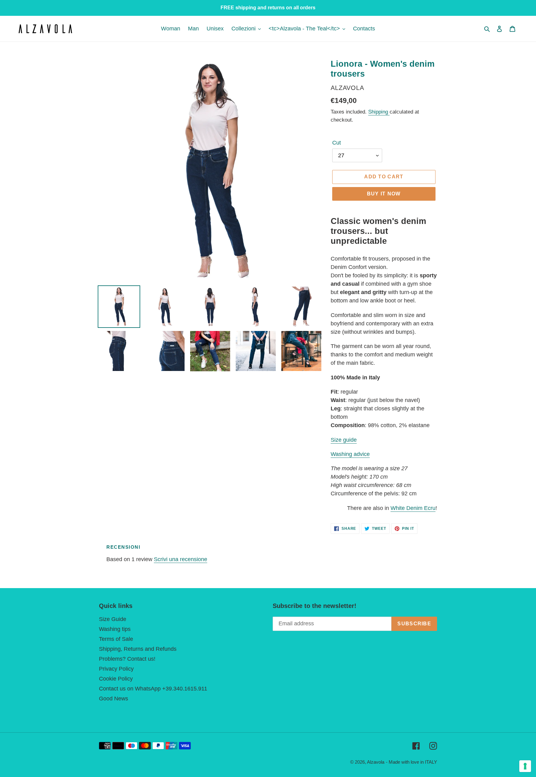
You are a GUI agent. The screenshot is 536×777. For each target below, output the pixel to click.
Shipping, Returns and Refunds (137, 649)
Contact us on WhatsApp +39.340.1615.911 (153, 688)
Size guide (344, 440)
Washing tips (115, 629)
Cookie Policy (116, 679)
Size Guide (112, 619)
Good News (113, 698)
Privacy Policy (116, 669)
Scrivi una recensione (180, 559)
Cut (336, 143)
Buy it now (384, 193)
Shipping (379, 112)
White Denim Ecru (413, 508)
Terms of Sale (116, 639)
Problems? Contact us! (127, 659)
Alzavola (375, 762)
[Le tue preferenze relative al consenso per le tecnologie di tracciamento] (525, 766)
